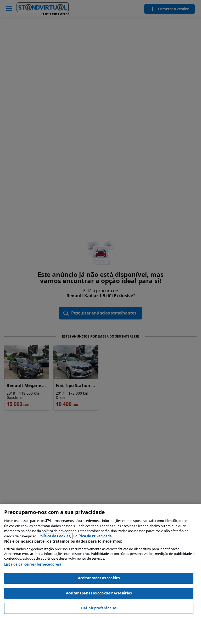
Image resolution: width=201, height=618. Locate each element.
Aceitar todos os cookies (99, 578)
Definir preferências (98, 608)
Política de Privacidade (92, 536)
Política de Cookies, (55, 536)
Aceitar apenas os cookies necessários (99, 593)
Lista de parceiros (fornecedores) (32, 564)
